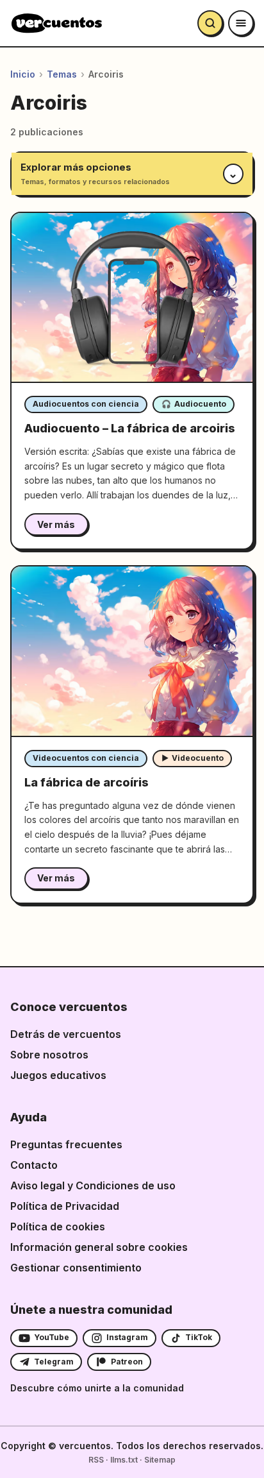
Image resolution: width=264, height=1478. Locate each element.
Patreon (127, 1361)
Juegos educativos (58, 1075)
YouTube (51, 1337)
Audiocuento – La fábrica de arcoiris (129, 428)
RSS (96, 1460)
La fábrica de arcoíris (86, 782)
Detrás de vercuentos (65, 1034)
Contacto (34, 1165)
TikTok (198, 1337)
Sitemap (160, 1460)
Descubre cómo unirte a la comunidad (97, 1387)
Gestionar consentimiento (76, 1267)
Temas (62, 74)
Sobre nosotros (49, 1054)
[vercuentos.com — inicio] (56, 23)
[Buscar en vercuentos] (210, 23)
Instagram (127, 1337)
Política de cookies (57, 1226)
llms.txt (124, 1460)
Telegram (54, 1361)
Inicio (22, 74)
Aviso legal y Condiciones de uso (93, 1185)
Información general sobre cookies (99, 1247)
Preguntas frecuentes (66, 1144)
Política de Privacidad (64, 1206)
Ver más (56, 524)
